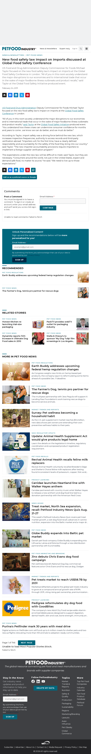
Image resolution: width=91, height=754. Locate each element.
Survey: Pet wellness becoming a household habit (55, 414)
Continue (48, 208)
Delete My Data (45, 688)
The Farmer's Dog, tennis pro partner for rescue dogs (30, 291)
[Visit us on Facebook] (33, 681)
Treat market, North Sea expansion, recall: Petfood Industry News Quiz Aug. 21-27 (59, 510)
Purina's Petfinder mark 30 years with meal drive (36, 626)
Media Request (55, 747)
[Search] (81, 48)
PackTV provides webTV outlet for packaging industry (59, 324)
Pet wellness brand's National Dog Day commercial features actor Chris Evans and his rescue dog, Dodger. (58, 565)
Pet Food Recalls (40, 456)
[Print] (4, 95)
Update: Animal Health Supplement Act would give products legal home (59, 438)
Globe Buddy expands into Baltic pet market (58, 535)
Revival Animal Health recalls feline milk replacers (60, 461)
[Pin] (27, 95)
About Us (30, 747)
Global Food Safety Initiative (55, 124)
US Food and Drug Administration (19, 108)
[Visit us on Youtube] (43, 681)
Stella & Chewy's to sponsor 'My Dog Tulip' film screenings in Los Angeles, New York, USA (61, 339)
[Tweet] (22, 95)
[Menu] (86, 48)
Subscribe (8, 747)
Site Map (83, 747)
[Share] (10, 95)
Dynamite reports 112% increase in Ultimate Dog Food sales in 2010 (15, 339)
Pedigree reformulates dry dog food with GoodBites (57, 604)
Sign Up (19, 260)
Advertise (19, 747)
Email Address (47, 197)
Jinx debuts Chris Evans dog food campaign (55, 558)
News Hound (37, 503)
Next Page (26, 643)
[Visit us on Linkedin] (38, 681)
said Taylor (28, 124)
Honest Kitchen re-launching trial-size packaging (12, 324)
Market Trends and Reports (45, 409)
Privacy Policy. (34, 255)
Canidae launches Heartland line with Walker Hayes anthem (58, 484)
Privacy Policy (71, 747)
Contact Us (41, 747)
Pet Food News (34, 55)
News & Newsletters (13, 55)
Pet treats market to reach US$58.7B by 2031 (59, 581)
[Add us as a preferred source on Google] (33, 170)
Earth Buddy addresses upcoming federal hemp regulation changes (38, 275)
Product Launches (40, 480)
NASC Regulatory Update (43, 433)
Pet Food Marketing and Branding (48, 553)
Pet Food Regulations (12, 272)
